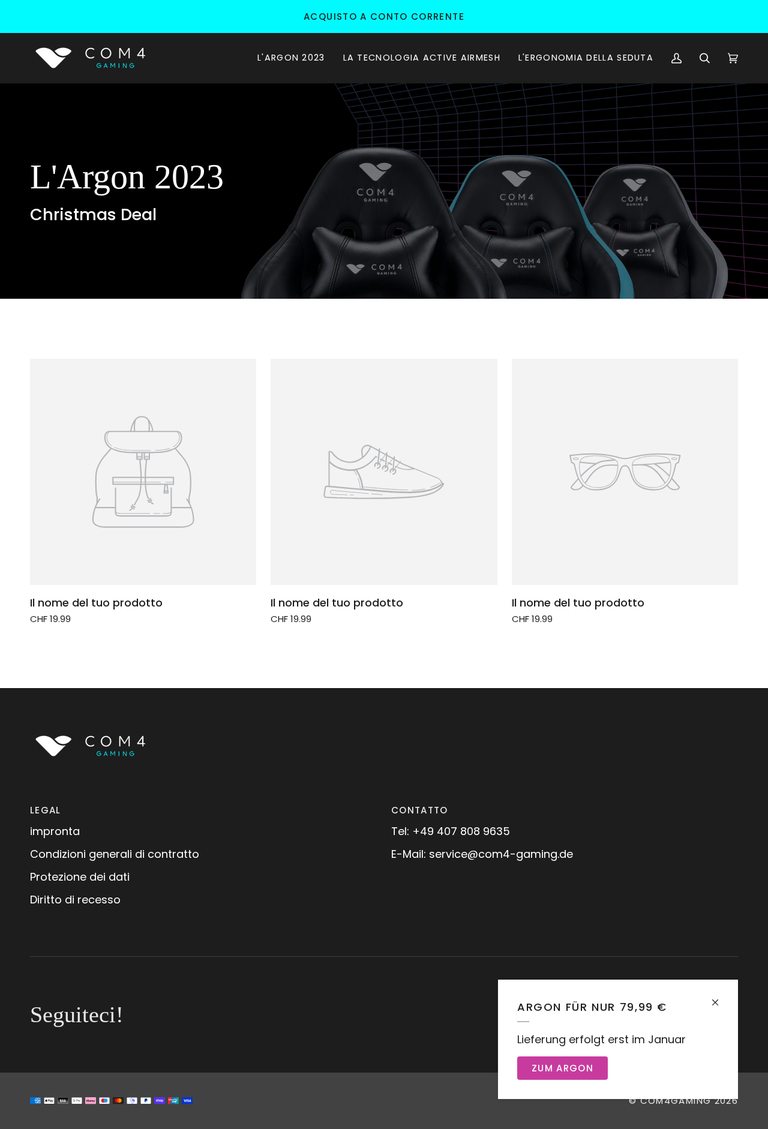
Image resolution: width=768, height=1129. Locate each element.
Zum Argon (562, 1068)
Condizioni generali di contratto (114, 853)
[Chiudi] (720, 997)
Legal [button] (45, 810)
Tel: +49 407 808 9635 (450, 831)
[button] (291, 58)
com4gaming (676, 1100)
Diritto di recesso (75, 899)
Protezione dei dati (80, 876)
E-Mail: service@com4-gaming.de (482, 853)
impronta (55, 831)
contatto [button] (419, 810)
